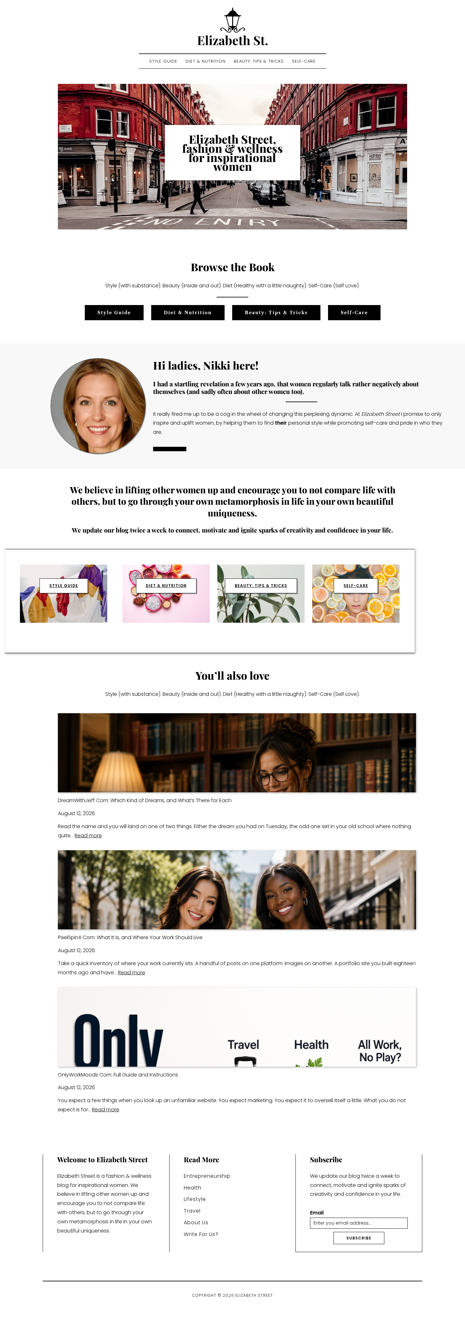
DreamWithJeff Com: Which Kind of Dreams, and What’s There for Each (145, 800)
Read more (88, 835)
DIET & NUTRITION (166, 585)
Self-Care (304, 61)
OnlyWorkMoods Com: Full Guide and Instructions (118, 1074)
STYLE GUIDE (63, 585)
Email (317, 1213)
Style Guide (163, 61)
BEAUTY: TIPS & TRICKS (261, 585)
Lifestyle (195, 1199)
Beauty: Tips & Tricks (259, 61)
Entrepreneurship (207, 1176)
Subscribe (358, 1238)
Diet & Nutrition (206, 61)
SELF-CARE (356, 585)
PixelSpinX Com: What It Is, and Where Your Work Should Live (130, 937)
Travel (192, 1210)
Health (193, 1187)
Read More (169, 449)
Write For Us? (201, 1234)
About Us (196, 1222)
